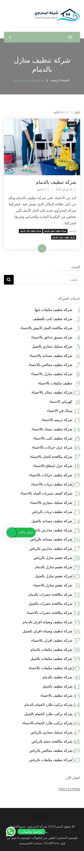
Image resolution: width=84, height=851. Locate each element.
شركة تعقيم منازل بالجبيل (53, 576)
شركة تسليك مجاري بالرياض (51, 732)
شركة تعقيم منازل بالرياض (53, 557)
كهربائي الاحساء (60, 401)
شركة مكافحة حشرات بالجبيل (50, 603)
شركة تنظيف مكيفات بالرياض (50, 760)
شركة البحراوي (37, 826)
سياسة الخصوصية (30, 843)
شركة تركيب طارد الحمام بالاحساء (47, 723)
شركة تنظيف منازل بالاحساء (51, 374)
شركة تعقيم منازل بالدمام (53, 567)
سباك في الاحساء (59, 410)
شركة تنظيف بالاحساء (56, 695)
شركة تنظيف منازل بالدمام (64, 237)
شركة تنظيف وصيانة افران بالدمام (47, 622)
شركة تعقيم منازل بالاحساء (52, 585)
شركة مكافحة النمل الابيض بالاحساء (46, 328)
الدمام (72, 124)
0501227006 (69, 789)
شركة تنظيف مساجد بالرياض (51, 539)
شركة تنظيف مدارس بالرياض (50, 548)
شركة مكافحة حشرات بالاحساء (49, 612)
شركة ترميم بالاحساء (57, 420)
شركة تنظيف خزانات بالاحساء (50, 475)
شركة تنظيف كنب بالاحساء (52, 438)
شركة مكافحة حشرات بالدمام (50, 594)
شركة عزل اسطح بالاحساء (52, 465)
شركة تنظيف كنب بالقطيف (52, 319)
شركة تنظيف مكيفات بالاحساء (50, 668)
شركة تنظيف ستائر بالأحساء (52, 392)
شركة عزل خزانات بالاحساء (52, 447)
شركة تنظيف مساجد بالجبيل (51, 521)
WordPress (51, 843)
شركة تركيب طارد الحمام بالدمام (48, 704)
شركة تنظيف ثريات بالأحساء (51, 484)
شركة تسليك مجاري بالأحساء (51, 502)
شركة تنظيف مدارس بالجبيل (51, 530)
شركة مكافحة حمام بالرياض (51, 741)
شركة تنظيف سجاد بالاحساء (52, 429)
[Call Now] (11, 532)
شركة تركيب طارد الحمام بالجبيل (48, 714)
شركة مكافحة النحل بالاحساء (51, 456)
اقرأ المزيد (47, 248)
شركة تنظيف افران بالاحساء (51, 640)
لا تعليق (40, 190)
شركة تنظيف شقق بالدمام (55, 231)
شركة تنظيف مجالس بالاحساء (50, 364)
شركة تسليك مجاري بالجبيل (52, 346)
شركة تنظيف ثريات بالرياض (52, 511)
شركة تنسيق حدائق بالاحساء (51, 337)
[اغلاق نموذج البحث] (10, 37)
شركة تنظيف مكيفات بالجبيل (51, 658)
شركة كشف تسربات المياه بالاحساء (46, 493)
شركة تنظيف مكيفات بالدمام (51, 649)
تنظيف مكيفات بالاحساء (55, 383)
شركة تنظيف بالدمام (56, 182)
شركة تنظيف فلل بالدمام (30, 231)
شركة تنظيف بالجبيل (57, 686)
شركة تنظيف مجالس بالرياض (50, 750)
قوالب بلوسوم (30, 838)
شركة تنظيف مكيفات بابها (53, 309)
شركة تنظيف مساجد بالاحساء (50, 355)
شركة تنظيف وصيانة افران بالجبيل (47, 631)
